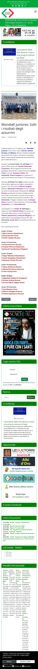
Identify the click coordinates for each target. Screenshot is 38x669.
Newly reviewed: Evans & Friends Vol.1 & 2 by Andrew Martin (19, 575)
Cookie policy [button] (24, 655)
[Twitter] (16, 6)
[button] (33, 33)
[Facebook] (26, 142)
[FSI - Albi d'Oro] (19, 461)
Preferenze (17, 666)
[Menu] (35, 11)
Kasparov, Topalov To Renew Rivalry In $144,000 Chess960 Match (6, 575)
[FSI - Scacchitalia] (19, 478)
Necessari (7, 666)
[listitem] (19, 65)
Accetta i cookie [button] (25, 661)
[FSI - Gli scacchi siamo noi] (19, 470)
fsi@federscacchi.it (25, 2)
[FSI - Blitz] (19, 486)
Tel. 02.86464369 (13, 2)
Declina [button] (9, 661)
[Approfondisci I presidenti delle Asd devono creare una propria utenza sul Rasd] (9, 49)
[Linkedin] (22, 6)
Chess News (12, 576)
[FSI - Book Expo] (19, 495)
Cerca (32, 397)
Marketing (27, 666)
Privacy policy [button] (7, 657)
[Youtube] (19, 6)
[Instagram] (25, 6)
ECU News (9, 553)
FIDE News (9, 551)
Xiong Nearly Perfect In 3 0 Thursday (25, 613)
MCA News (9, 555)
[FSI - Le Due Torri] (19, 452)
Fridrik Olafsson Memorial (12, 571)
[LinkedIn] (35, 142)
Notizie (3, 136)
